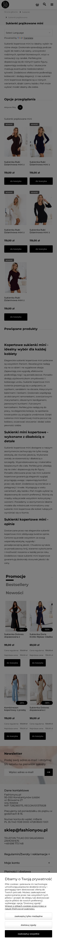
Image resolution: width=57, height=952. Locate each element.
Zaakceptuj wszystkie (28, 934)
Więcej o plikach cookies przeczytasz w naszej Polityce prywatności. (25, 907)
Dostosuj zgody (28, 925)
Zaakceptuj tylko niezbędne (29, 916)
